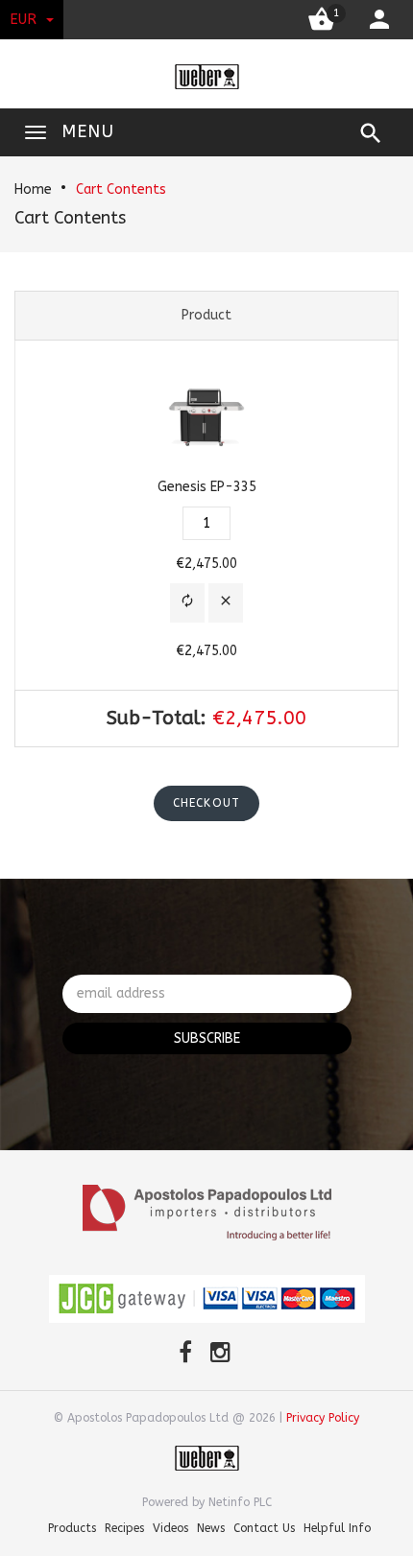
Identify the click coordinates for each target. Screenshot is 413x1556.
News (211, 1528)
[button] (187, 603)
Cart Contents (121, 189)
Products (72, 1528)
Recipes (124, 1528)
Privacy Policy (322, 1418)
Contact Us (264, 1528)
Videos (170, 1528)
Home (33, 189)
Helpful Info (337, 1528)
